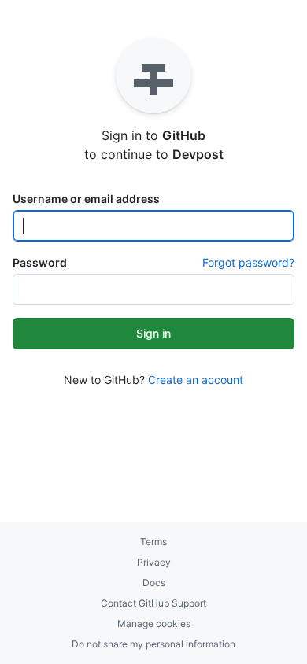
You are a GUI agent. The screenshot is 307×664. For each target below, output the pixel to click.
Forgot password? (248, 262)
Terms (153, 542)
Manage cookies (153, 623)
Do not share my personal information (153, 644)
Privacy (154, 562)
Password (40, 262)
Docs (153, 582)
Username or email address (86, 198)
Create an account (195, 379)
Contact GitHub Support (153, 603)
